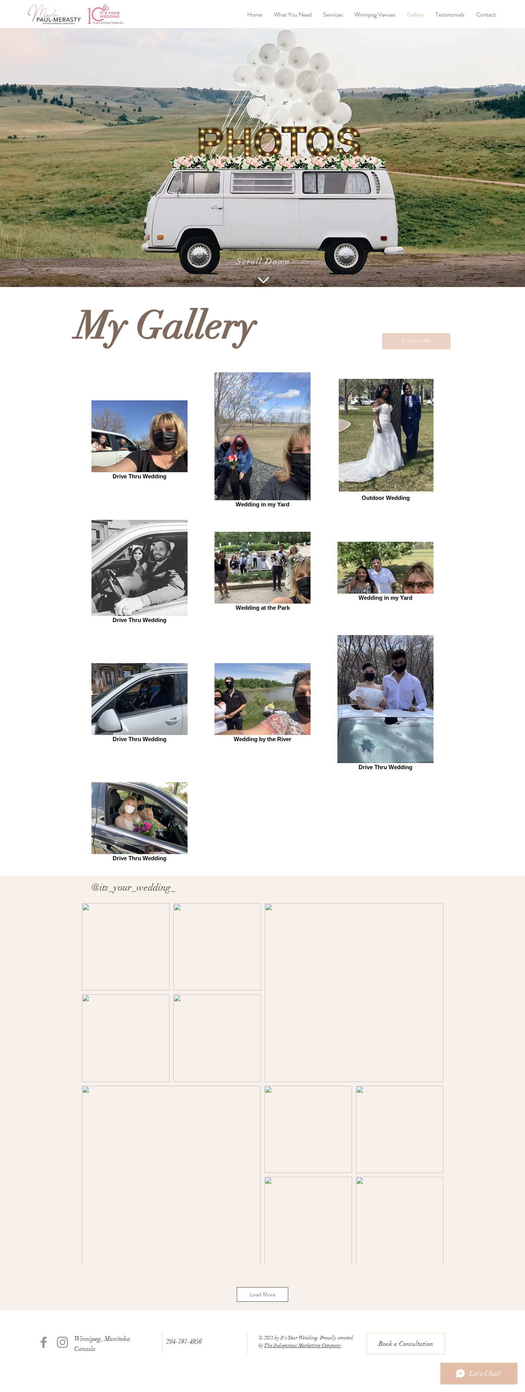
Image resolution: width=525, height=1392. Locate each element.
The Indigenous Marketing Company (302, 1345)
